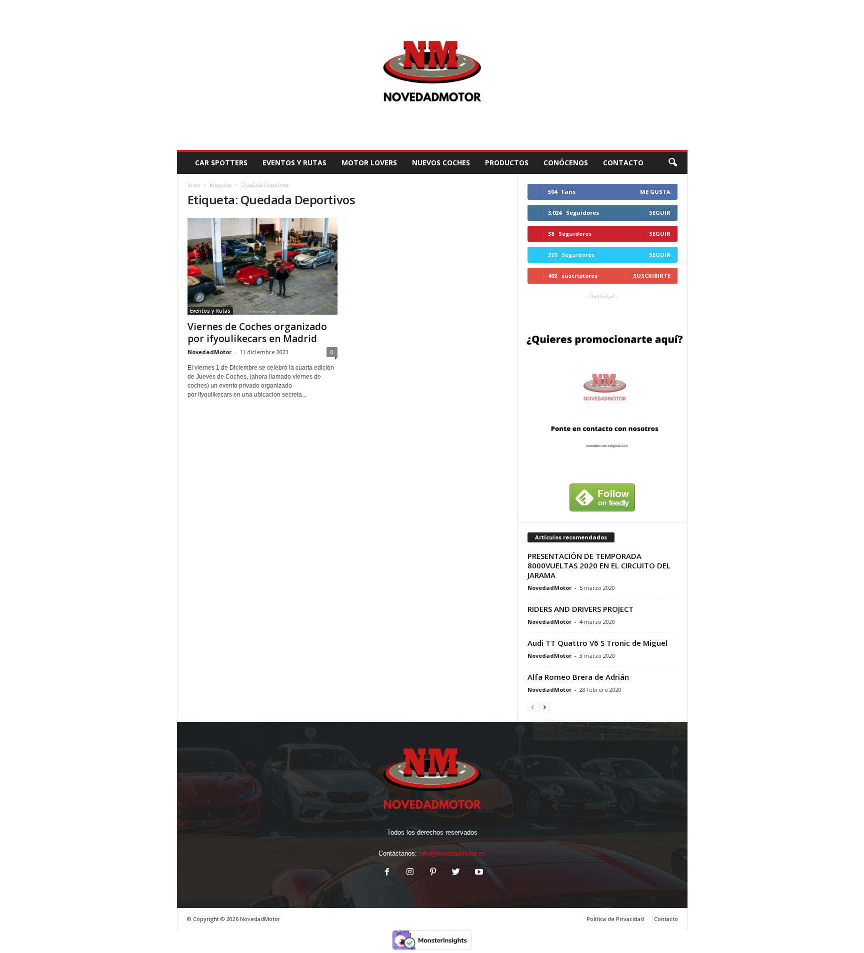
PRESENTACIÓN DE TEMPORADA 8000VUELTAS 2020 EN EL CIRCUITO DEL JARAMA (599, 565)
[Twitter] (456, 873)
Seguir (659, 212)
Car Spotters (221, 162)
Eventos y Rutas (294, 162)
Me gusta (655, 191)
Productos (506, 162)
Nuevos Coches (441, 162)
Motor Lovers (369, 162)
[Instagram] (410, 873)
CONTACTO (623, 162)
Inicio (194, 184)
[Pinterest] (433, 873)
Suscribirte (651, 275)
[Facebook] (387, 873)
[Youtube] (478, 873)
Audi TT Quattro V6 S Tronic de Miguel (598, 643)
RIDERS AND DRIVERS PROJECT (581, 609)
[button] (673, 163)
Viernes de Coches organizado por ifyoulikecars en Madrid (257, 332)
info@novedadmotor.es (452, 853)
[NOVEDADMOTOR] (432, 75)
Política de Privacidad (615, 919)
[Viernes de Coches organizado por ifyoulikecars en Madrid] (263, 266)
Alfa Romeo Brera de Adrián (578, 677)
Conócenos (566, 162)
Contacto (666, 919)
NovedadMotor (210, 352)
